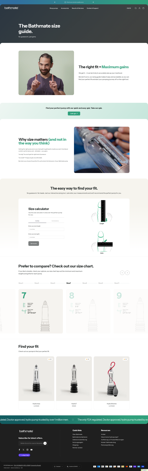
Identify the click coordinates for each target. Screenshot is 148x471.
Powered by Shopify (36, 465)
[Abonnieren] (45, 443)
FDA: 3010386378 (18, 465)
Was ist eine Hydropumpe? (109, 437)
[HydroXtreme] (111, 378)
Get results (34, 243)
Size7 (69, 283)
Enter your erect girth (33, 234)
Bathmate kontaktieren (80, 437)
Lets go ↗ (74, 113)
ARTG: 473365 (26, 465)
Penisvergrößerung (107, 445)
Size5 (37, 283)
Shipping (75, 445)
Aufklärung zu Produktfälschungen (112, 440)
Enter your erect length (34, 226)
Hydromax (36, 404)
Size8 (85, 283)
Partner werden (77, 448)
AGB (22, 467)
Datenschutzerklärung (80, 440)
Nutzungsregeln (78, 442)
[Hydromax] (36, 378)
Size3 (21, 283)
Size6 (53, 283)
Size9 (101, 283)
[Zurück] (55, 2)
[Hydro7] (74, 378)
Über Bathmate (77, 434)
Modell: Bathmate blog (108, 442)
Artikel (103, 434)
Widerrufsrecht (7, 467)
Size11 (117, 283)
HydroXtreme (111, 404)
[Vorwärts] (93, 2)
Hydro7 (74, 404)
